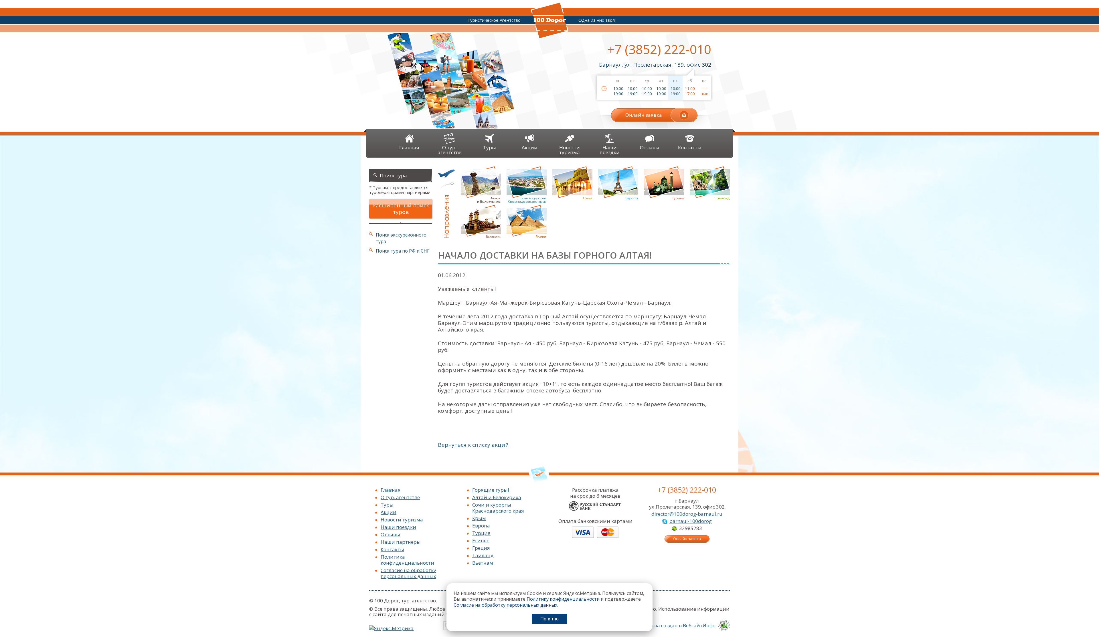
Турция (481, 533)
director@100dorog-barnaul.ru (686, 514)
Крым (479, 518)
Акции (388, 512)
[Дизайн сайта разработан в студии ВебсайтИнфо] (724, 625)
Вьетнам (482, 562)
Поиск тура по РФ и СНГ (403, 251)
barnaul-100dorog (690, 521)
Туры (387, 504)
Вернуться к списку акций (473, 445)
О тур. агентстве (400, 497)
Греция (481, 548)
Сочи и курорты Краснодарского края (498, 507)
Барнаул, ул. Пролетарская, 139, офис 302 (655, 64)
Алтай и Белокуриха (496, 497)
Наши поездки (398, 527)
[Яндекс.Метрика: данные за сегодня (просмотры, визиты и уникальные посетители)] (391, 628)
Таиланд (483, 555)
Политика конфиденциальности (407, 559)
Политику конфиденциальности (563, 599)
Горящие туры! (490, 490)
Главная (391, 490)
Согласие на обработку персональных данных (408, 573)
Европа (481, 525)
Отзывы (390, 534)
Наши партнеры (401, 542)
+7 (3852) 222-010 (659, 49)
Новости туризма (402, 519)
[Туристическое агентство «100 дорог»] (549, 37)
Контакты (392, 549)
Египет (480, 540)
